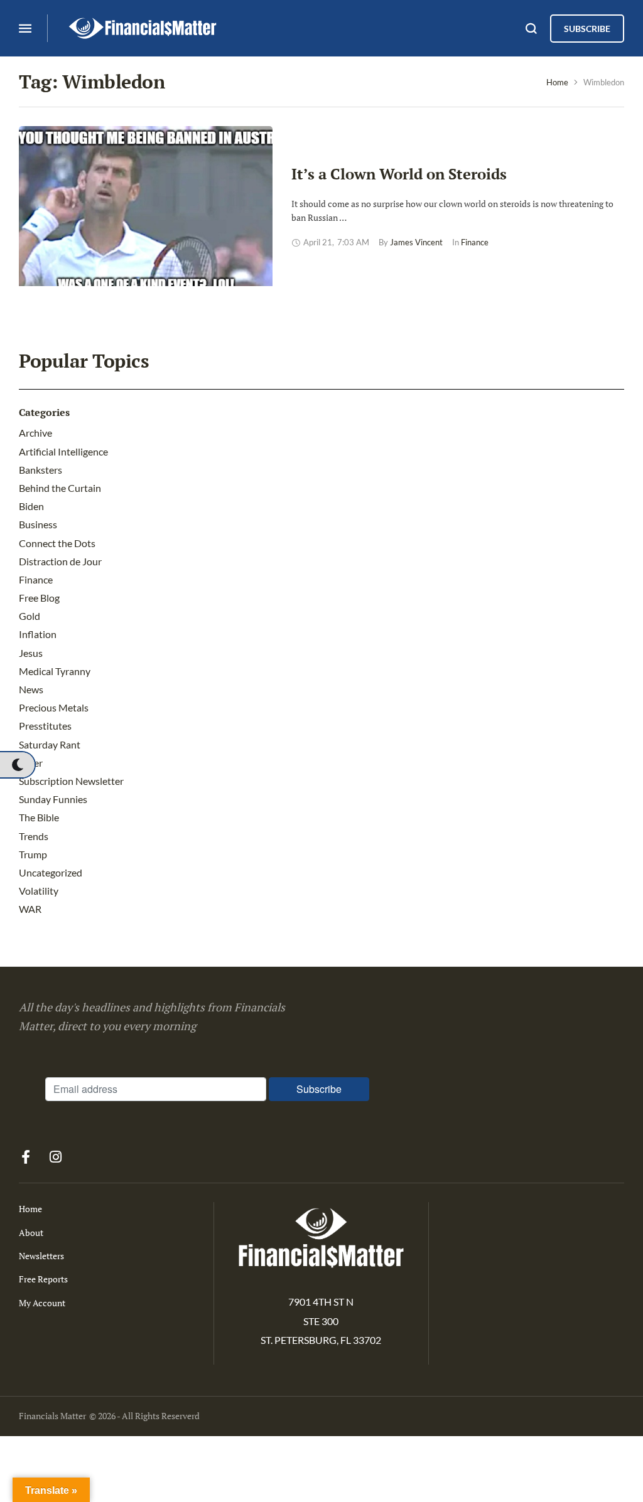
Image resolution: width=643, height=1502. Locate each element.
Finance (36, 579)
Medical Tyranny (54, 671)
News (31, 689)
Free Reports (43, 1279)
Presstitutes (45, 726)
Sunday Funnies (53, 799)
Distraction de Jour (60, 561)
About (31, 1232)
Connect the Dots (57, 543)
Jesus (31, 653)
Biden (31, 506)
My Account (42, 1303)
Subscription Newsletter (71, 781)
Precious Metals (54, 707)
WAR (30, 909)
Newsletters (41, 1256)
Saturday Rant (49, 744)
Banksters (40, 470)
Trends (33, 836)
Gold (29, 616)
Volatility (38, 891)
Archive (35, 433)
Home (557, 82)
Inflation (38, 634)
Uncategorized (50, 872)
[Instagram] (55, 1157)
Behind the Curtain (60, 488)
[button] (17, 764)
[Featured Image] (146, 220)
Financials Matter (52, 1416)
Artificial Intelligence (63, 451)
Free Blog (39, 598)
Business (38, 524)
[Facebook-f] (26, 1157)
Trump (33, 854)
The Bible (39, 817)
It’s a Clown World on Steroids (399, 174)
